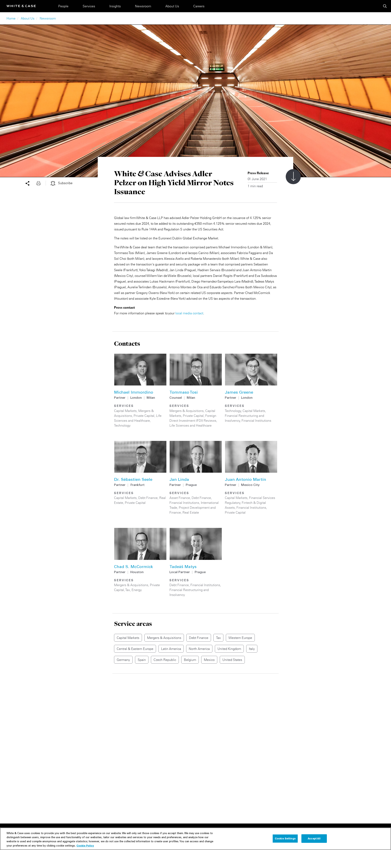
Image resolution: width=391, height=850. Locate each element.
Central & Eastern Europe (135, 649)
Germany (123, 660)
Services (89, 6)
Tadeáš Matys (183, 567)
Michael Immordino (133, 393)
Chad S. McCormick (133, 567)
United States (232, 660)
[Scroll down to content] (293, 176)
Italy (252, 649)
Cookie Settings (285, 838)
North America (199, 649)
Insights (115, 6)
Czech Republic (165, 660)
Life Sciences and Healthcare (190, 425)
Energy (137, 590)
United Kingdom (229, 649)
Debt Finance (148, 498)
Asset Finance (179, 498)
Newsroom (143, 6)
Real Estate (190, 512)
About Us (172, 6)
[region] (195, 839)
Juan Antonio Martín (245, 480)
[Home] (21, 6)
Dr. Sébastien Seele (133, 480)
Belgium (190, 660)
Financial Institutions (256, 420)
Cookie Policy (85, 845)
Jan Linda (179, 480)
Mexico (209, 660)
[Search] (385, 6)
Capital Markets (125, 411)
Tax (127, 590)
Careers (198, 6)
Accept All (314, 838)
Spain (142, 660)
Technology (122, 425)
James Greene (239, 393)
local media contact (189, 313)
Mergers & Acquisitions (186, 411)
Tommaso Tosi (183, 393)
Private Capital (144, 416)
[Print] (41, 183)
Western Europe (240, 638)
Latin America (171, 649)
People (63, 6)
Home (11, 18)
